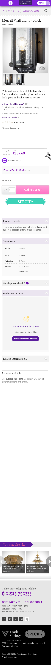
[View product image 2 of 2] (19, 79)
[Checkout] (47, 3)
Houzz (27, 619)
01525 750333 (18, 593)
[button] (25, 221)
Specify (35, 634)
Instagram (21, 619)
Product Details (9, 117)
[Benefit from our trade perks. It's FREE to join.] (11, 634)
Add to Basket (32, 189)
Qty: (5, 190)
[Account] (12, 3)
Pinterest (15, 619)
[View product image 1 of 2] (8, 79)
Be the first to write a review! (25, 339)
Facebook (4, 619)
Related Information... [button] (15, 358)
